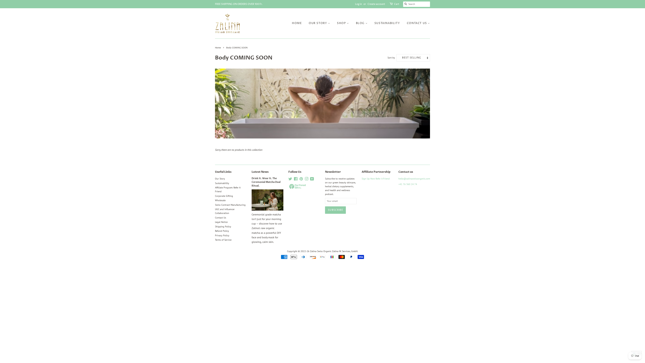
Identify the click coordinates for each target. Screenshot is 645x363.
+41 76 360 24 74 (407, 184)
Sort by (391, 57)
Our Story (318, 23)
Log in (358, 4)
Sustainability (387, 23)
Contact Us (417, 23)
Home (297, 23)
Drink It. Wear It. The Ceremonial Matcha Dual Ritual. (266, 182)
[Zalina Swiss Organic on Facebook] (296, 179)
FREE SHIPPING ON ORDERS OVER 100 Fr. (239, 4)
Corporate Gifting (224, 195)
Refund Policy (222, 230)
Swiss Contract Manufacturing (230, 204)
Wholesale (220, 200)
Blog (361, 23)
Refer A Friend (383, 178)
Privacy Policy (222, 235)
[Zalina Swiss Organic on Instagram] (306, 179)
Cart (396, 4)
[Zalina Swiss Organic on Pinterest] (301, 179)
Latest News (260, 172)
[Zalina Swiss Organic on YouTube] (312, 179)
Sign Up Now (368, 178)
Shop (342, 23)
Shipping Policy (223, 226)
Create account (376, 4)
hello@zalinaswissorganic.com (414, 178)
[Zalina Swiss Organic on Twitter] (290, 179)
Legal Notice (221, 222)
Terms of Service (223, 239)
